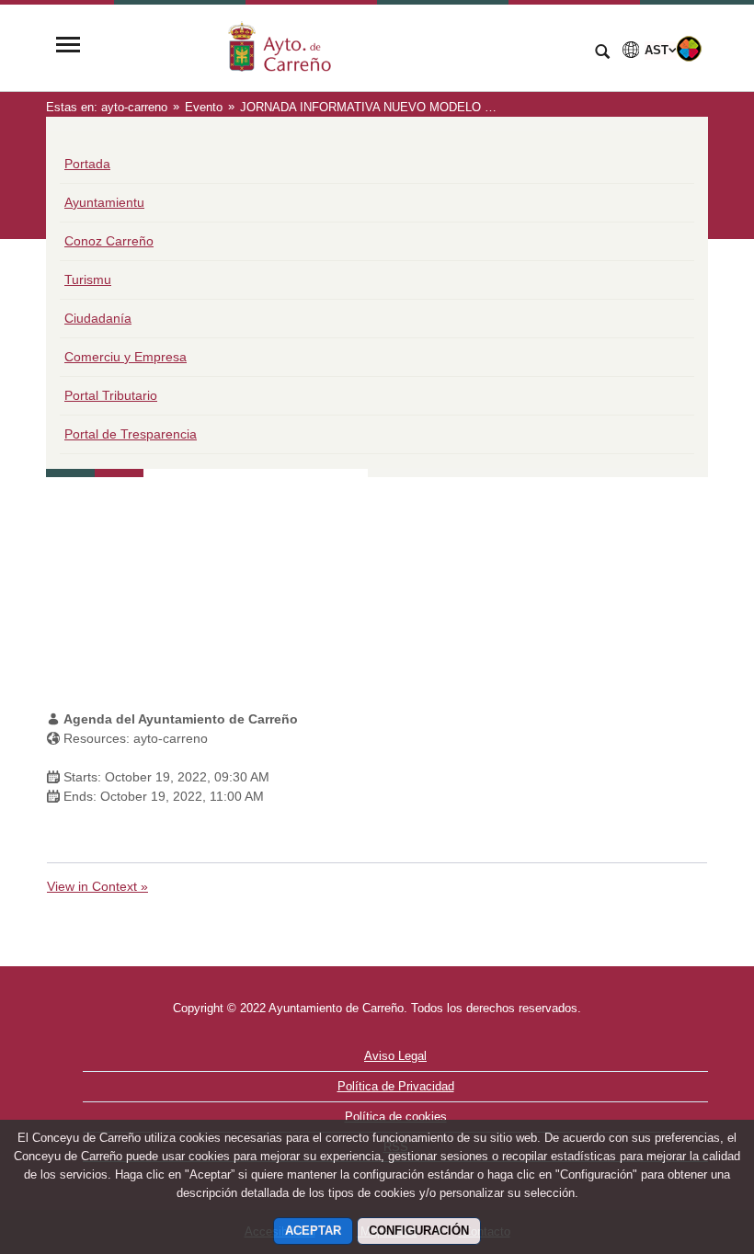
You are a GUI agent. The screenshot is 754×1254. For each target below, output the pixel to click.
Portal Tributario (110, 395)
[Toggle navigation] (68, 46)
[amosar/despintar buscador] (602, 53)
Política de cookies (396, 1116)
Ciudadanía (97, 318)
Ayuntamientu (104, 202)
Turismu (87, 279)
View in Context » (97, 886)
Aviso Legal (395, 1056)
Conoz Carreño (109, 241)
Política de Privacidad (395, 1086)
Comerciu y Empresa (125, 356)
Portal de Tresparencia (130, 434)
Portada (87, 163)
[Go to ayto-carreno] (335, 46)
